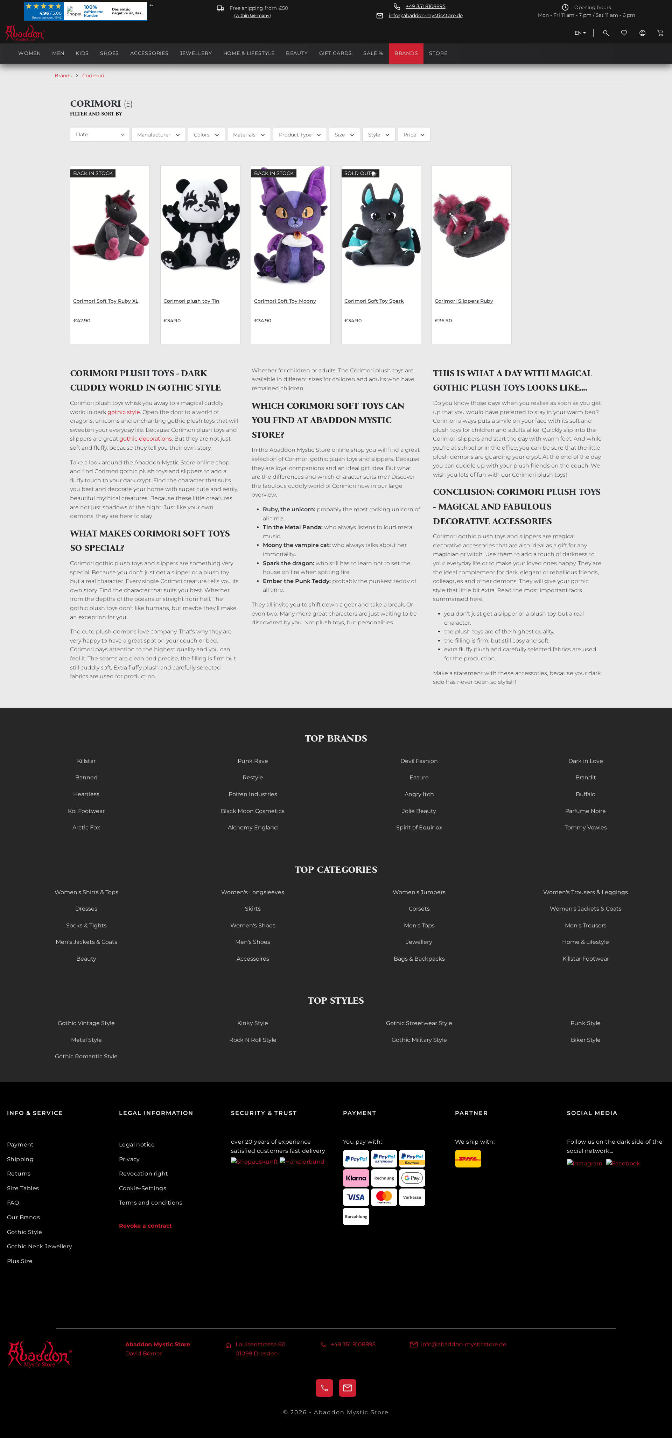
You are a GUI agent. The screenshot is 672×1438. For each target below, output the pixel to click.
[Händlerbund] (302, 1161)
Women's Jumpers (419, 892)
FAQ (13, 1202)
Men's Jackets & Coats (86, 942)
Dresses (86, 908)
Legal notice (137, 1144)
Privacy (129, 1159)
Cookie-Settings (142, 1188)
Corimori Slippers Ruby (464, 301)
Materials (244, 135)
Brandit (585, 777)
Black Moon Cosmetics (253, 811)
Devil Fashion (419, 761)
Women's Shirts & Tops (86, 892)
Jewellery (419, 942)
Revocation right (143, 1173)
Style (374, 135)
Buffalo (585, 794)
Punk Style (585, 1023)
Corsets (419, 908)
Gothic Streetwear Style (419, 1023)
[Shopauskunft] (255, 1161)
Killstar (86, 761)
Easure (419, 777)
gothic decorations (145, 438)
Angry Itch (419, 794)
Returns (19, 1173)
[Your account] (642, 33)
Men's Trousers (586, 925)
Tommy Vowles (586, 827)
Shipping (20, 1159)
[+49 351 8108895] (324, 1388)
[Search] (605, 33)
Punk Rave (253, 761)
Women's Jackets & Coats (586, 908)
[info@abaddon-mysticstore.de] (347, 1388)
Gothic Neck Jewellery (39, 1246)
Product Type (295, 135)
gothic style (123, 412)
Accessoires (253, 958)
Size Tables (23, 1188)
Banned (86, 777)
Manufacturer (153, 135)
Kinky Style (252, 1023)
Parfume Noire (585, 811)
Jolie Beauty (419, 811)
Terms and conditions (150, 1202)
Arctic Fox (86, 827)
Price (410, 135)
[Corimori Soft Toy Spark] (381, 225)
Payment (20, 1144)
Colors (202, 135)
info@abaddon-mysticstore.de (426, 16)
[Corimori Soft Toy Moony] (290, 225)
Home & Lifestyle (585, 942)
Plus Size (20, 1261)
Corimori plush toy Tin (191, 301)
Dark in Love (585, 761)
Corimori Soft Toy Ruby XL (105, 301)
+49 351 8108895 (426, 6)
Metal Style (86, 1040)
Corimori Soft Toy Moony (285, 301)
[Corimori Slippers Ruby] (471, 225)
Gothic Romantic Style (86, 1056)
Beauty (86, 958)
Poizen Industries (253, 794)
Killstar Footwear (585, 958)
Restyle (253, 777)
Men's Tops (419, 925)
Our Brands (23, 1217)
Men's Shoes (252, 942)
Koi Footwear (86, 811)
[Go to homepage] (40, 33)
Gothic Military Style (419, 1040)
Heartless (86, 794)
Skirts (253, 908)
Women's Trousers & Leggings (585, 892)
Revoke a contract (145, 1225)
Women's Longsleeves (252, 892)
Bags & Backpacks (419, 958)
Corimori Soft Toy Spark (374, 301)
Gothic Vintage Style (86, 1023)
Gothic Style (24, 1232)
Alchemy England (253, 827)
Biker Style (586, 1040)
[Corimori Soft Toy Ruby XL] (109, 225)
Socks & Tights (86, 925)
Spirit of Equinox (419, 827)
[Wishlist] (624, 33)
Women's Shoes (252, 925)
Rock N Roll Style (252, 1040)
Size (340, 135)
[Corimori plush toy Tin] (200, 225)
